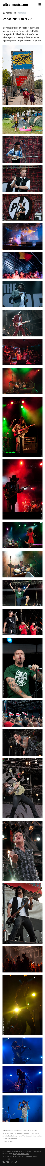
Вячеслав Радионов (17, 1130)
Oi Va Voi (30, 1133)
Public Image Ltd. (15, 1136)
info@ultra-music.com (21, 1154)
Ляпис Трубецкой (9, 1138)
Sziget (10, 1141)
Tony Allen (37, 1136)
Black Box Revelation (18, 1133)
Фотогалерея (9, 13)
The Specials (27, 1136)
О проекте (6, 1157)
